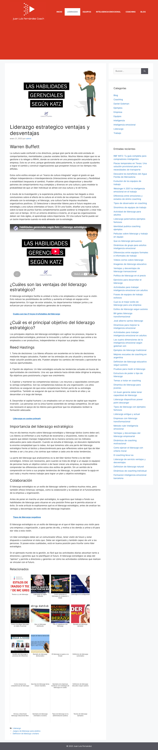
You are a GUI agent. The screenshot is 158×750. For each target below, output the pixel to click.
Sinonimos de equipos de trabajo (130, 207)
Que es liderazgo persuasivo (128, 241)
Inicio (59, 12)
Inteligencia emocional (108, 12)
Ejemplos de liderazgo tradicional (130, 350)
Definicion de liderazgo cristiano (26, 733)
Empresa (118, 112)
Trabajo (117, 133)
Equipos (87, 12)
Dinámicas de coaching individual (130, 471)
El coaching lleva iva (123, 455)
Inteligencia (119, 120)
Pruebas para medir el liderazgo (129, 369)
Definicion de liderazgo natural (129, 466)
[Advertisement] (79, 42)
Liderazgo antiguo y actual (127, 414)
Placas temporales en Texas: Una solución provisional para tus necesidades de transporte (130, 166)
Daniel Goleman (121, 103)
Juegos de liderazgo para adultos (26, 731)
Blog (143, 12)
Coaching (131, 12)
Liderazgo (72, 12)
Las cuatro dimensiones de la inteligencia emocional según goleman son (128, 342)
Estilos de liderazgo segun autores (131, 309)
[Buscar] (144, 71)
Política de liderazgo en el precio (130, 275)
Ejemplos (118, 108)
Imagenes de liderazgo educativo (130, 264)
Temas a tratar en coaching (127, 380)
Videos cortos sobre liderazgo (128, 260)
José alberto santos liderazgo (128, 321)
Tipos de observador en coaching (130, 203)
